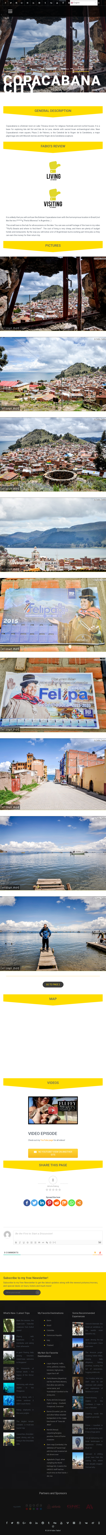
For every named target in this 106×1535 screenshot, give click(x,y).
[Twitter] (34, 1202)
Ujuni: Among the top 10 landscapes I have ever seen (94, 1343)
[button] (53, 984)
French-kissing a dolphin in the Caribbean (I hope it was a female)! (94, 1403)
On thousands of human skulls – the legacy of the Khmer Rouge (25, 1373)
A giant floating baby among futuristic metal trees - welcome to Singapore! (25, 1357)
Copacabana (63, 69)
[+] (54, 1242)
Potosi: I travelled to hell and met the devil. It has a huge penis (94, 1428)
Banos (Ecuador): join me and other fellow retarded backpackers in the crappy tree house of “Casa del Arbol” (57, 1418)
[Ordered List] (31, 1242)
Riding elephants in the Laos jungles (25, 1411)
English (76, 3)
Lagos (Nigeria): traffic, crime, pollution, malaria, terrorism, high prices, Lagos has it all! (56, 1368)
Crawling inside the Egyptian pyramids (94, 1415)
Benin (49, 1320)
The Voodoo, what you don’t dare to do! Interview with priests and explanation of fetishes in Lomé (94, 1385)
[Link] (47, 1242)
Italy (48, 1340)
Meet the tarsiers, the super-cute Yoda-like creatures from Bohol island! (25, 1325)
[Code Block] (43, 1242)
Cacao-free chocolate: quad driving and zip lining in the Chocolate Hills (25, 1439)
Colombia (50, 1330)
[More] (79, 1202)
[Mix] (64, 1202)
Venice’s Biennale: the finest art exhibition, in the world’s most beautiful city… (94, 1329)
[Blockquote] (39, 1242)
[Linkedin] (41, 1202)
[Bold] (16, 1242)
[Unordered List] (35, 1242)
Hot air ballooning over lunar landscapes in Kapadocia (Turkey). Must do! (94, 1443)
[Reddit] (56, 1202)
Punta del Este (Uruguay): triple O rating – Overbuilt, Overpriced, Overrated (56, 1403)
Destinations (22, 69)
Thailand (50, 1345)
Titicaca (48, 69)
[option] (23, 1507)
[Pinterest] (49, 1202)
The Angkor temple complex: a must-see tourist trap (25, 1424)
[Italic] (20, 1242)
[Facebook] (26, 1202)
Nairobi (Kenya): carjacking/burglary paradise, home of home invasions (56, 1435)
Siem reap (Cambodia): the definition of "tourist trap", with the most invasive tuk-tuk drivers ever (57, 1450)
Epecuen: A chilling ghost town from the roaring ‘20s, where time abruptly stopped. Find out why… (94, 1460)
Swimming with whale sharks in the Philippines (25, 1388)
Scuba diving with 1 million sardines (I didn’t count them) (25, 1400)
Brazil (49, 1325)
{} (50, 1242)
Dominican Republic (54, 1335)
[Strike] (28, 1242)
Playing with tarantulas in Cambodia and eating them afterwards (25, 1341)
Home (7, 68)
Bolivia (37, 69)
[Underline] (24, 1242)
